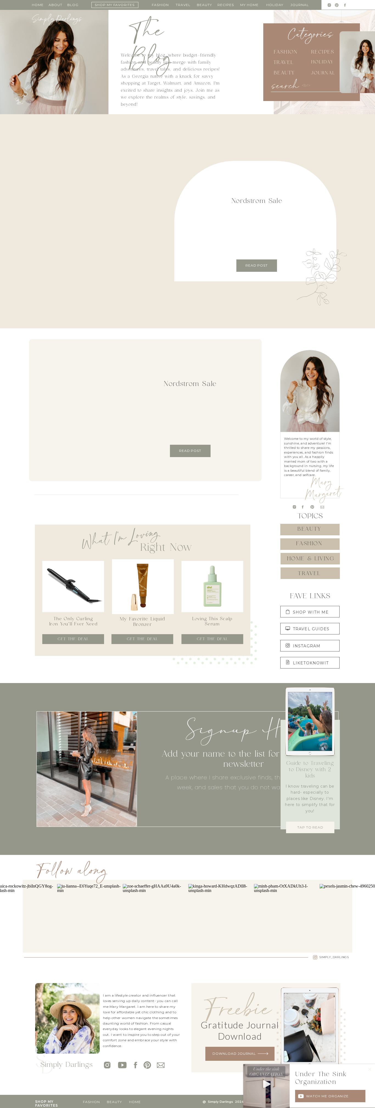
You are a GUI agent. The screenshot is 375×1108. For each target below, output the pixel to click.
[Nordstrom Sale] (118, 218)
